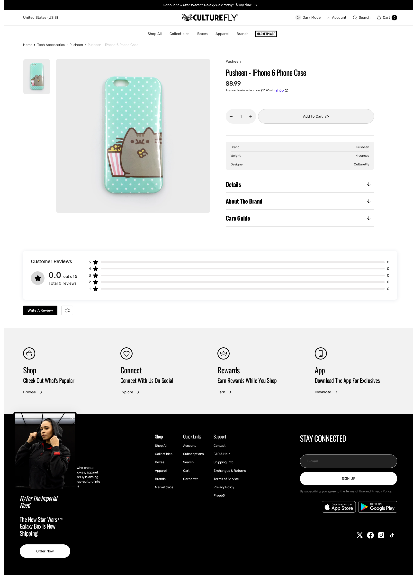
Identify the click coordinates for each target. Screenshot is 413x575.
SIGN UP (349, 478)
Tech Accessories (51, 45)
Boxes (202, 34)
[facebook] (370, 535)
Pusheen (76, 45)
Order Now (45, 551)
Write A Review (40, 310)
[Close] (71, 417)
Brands (242, 34)
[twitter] (359, 535)
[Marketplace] (266, 34)
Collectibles (179, 34)
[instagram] (381, 535)
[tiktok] (391, 535)
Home (27, 45)
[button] (336, 17)
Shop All (155, 34)
